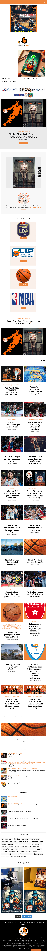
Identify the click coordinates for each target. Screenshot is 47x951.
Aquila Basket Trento (20, 760)
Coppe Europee (16, 775)
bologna (4, 844)
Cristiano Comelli (14, 639)
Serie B (21, 782)
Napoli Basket (36, 557)
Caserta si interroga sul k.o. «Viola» (17, 783)
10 (15, 716)
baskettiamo (34, 839)
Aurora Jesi (39, 760)
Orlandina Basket (23, 762)
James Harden (4, 846)
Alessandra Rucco (14, 710)
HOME (4, 922)
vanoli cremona (17, 856)
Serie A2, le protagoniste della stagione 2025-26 (12, 634)
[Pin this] (45, 360)
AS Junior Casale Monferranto (31, 760)
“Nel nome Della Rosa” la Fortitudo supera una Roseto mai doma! (12, 494)
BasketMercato (11, 384)
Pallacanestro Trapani (40, 762)
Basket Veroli (32, 761)
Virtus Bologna (19, 753)
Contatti (25, 0)
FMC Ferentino (38, 761)
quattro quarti (8, 696)
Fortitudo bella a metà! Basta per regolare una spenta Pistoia (35, 460)
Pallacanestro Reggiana (21, 768)
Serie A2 (27, 78)
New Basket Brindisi (16, 626)
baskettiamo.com (9, 842)
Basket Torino (8, 624)
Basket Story (19, 131)
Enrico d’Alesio (28, 844)
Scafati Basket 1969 (16, 627)
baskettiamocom (23, 842)
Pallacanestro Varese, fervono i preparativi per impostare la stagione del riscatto (35, 629)
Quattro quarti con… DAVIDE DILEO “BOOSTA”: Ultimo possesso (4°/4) (12, 703)
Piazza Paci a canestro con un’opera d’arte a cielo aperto (35, 390)
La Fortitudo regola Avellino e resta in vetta (12, 458)
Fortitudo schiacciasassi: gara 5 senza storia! (12, 424)
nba (34, 849)
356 (22, 716)
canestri (10, 844)
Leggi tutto (23, 143)
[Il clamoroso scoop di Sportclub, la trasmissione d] (12, 878)
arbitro (6, 839)
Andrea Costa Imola (12, 760)
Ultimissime (6, 78)
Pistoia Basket (6, 627)
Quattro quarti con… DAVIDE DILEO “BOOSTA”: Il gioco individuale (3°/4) (35, 703)
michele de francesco (23, 849)
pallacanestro (22, 851)
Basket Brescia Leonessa (18, 761)
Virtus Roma (23, 856)
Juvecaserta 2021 (16, 782)
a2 (2, 839)
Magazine (5, 81)
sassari (40, 851)
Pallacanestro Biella (31, 762)
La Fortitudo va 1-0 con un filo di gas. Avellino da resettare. (35, 425)
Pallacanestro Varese (35, 621)
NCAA (17, 384)
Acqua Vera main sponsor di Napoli (35, 561)
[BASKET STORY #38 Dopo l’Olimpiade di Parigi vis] (35, 878)
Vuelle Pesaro (15, 629)
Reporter (20, 0)
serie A (3, 854)
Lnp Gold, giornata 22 (13, 765)
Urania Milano (9, 629)
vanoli (11, 856)
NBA (14, 78)
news (39, 849)
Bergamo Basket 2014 (7, 625)
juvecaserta (11, 846)
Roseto (11, 627)
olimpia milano (12, 851)
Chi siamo (8, 0)
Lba (30, 846)
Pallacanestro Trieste (12, 763)
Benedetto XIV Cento (15, 624)
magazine (24, 131)
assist (11, 839)
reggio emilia (35, 851)
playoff (30, 851)
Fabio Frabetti (14, 429)
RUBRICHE (13, 696)
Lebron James (36, 846)
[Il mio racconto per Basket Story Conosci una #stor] (12, 901)
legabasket (6, 849)
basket (17, 839)
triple (19, 854)
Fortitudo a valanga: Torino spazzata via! (35, 527)
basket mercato (25, 839)
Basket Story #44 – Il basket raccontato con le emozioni (23, 322)
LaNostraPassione (24, 846)
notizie (4, 851)
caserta (16, 844)
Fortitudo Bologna (31, 419)
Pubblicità (14, 0)
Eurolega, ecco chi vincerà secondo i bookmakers (20, 777)
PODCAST (16, 81)
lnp (12, 849)
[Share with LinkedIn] (43, 360)
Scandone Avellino (15, 628)
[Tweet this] (41, 360)
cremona (21, 844)
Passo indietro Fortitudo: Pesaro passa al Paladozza (12, 594)
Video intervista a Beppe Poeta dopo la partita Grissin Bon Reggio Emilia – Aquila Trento (26, 771)
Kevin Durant (17, 846)
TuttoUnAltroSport (27, 854)
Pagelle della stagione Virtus (15, 754)
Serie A (19, 78)
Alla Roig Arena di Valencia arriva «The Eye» (12, 666)
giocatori (38, 844)
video (35, 768)
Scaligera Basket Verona (6, 628)
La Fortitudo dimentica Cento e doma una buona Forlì (12, 528)
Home (3, 0)
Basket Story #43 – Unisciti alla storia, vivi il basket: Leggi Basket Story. (35, 494)
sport (9, 854)
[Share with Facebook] (40, 360)
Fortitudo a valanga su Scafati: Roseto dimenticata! (35, 594)
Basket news (23, 284)
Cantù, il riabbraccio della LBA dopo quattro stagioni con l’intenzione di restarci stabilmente (35, 671)
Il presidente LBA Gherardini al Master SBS (12, 562)
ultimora (5, 856)
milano (30, 849)
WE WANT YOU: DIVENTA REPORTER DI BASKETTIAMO (12, 391)
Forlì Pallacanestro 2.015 (16, 625)
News (33, 78)
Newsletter (31, 0)
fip (32, 844)
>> (17, 716)
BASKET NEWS (32, 922)
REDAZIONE (26, 139)
